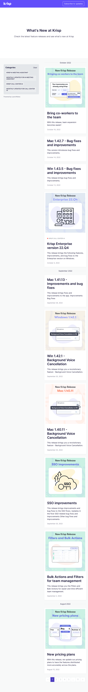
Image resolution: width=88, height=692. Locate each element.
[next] (82, 679)
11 (78, 679)
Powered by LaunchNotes (12, 97)
